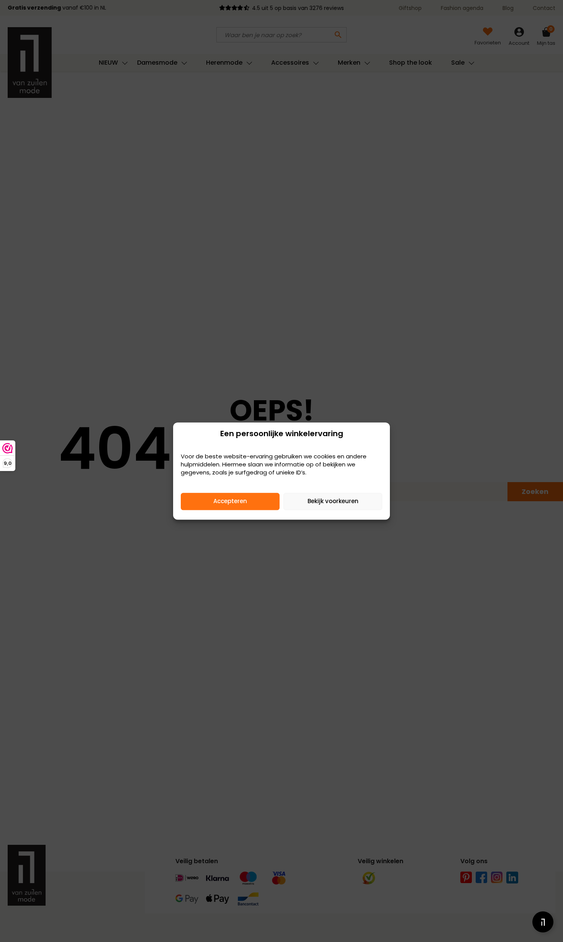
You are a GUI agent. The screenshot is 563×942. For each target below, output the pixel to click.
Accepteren (230, 501)
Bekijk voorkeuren (333, 501)
